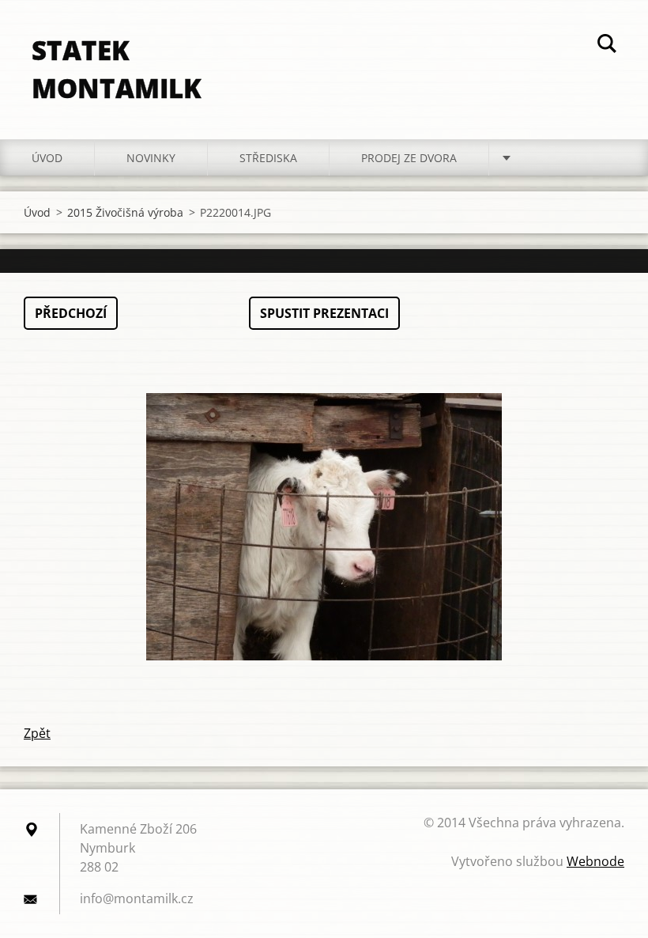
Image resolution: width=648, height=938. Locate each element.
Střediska (268, 157)
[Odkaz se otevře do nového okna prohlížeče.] (324, 527)
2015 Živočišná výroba (125, 212)
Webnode (595, 861)
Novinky (150, 157)
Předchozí (71, 313)
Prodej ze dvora (409, 157)
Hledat (606, 46)
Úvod (47, 157)
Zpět (37, 733)
